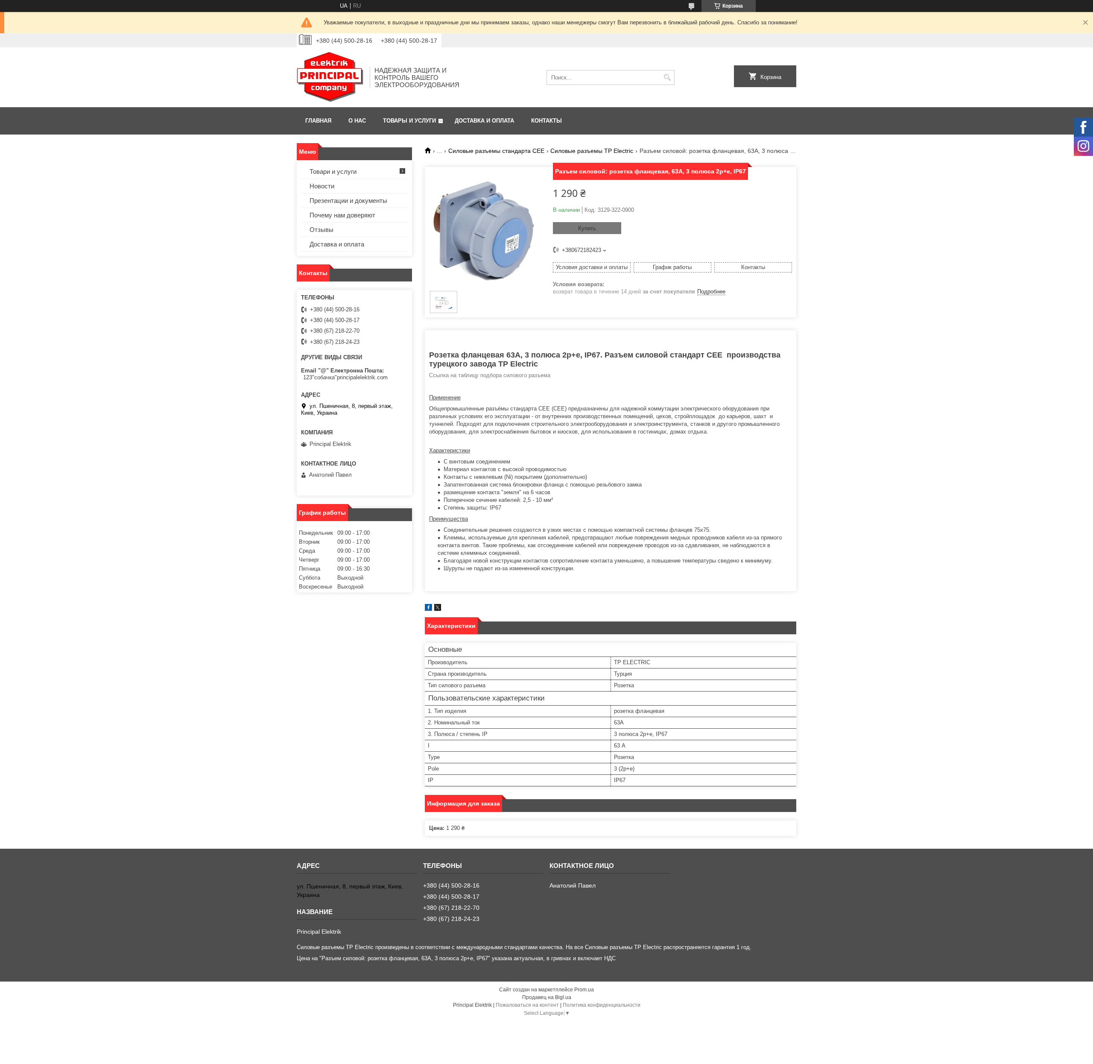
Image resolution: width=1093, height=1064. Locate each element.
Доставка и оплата (484, 120)
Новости (322, 186)
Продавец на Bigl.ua (546, 997)
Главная (318, 120)
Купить (587, 228)
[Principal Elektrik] (330, 77)
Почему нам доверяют (342, 215)
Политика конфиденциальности (601, 1005)
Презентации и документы (348, 200)
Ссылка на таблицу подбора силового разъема (489, 375)
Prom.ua (584, 990)
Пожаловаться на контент (527, 1005)
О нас (357, 120)
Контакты (546, 120)
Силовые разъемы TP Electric (591, 150)
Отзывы (321, 229)
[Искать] (667, 77)
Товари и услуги (333, 171)
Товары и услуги (409, 120)
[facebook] (428, 609)
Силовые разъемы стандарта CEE (496, 150)
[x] (437, 609)
